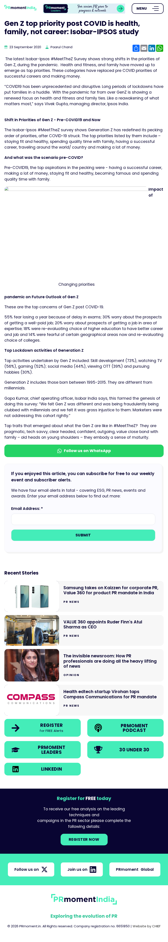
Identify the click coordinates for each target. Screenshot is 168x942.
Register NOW (84, 839)
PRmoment (135, 869)
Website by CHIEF (147, 926)
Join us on (77, 869)
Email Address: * (27, 508)
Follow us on (26, 869)
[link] (84, 9)
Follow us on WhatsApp (87, 450)
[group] (84, 9)
